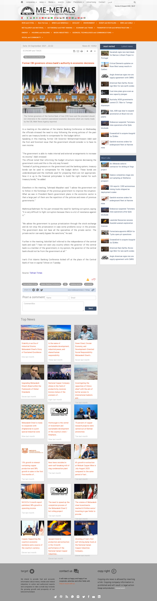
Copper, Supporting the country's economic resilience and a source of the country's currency (32, 544)
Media (50, 2)
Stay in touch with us (67, 583)
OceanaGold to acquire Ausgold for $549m (122, 135)
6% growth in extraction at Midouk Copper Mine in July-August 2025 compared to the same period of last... (85, 468)
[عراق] (49, 18)
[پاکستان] (34, 18)
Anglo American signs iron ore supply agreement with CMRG (122, 76)
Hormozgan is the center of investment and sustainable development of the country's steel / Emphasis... (58, 428)
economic (88, 284)
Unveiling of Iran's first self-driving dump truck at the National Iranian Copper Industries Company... (85, 545)
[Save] (74, 51)
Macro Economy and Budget (34, 57)
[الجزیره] (28, 18)
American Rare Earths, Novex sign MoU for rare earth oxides (122, 85)
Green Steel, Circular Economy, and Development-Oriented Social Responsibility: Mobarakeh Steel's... (84, 349)
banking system (75, 284)
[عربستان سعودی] (72, 18)
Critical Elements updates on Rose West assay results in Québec (117, 66)
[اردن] (63, 18)
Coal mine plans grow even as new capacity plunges (121, 93)
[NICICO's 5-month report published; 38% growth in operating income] (32, 491)
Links (68, 2)
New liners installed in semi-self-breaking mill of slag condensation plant (58, 465)
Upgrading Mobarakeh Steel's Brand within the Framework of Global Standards (31, 388)
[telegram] (33, 290)
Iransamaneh (120, 588)
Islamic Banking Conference (50, 284)
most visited (109, 46)
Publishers (77, 2)
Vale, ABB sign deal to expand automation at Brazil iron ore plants (117, 114)
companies (30, 2)
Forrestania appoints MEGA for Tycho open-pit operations (122, 233)
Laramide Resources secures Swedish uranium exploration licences (117, 223)
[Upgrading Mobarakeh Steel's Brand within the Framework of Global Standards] (32, 372)
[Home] (22, 2)
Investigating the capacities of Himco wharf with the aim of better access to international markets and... (84, 391)
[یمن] (81, 18)
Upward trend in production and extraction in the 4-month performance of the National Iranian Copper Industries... (58, 547)
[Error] (89, 279)
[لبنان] (40, 18)
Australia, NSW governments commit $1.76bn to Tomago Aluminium (117, 102)
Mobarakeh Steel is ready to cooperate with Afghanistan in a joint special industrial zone (32, 427)
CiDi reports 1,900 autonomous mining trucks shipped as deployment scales (118, 189)
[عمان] (60, 18)
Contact (102, 2)
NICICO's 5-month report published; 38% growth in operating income (32, 505)
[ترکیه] (78, 18)
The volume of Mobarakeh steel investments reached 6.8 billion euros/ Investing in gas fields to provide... (85, 508)
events (61, 2)
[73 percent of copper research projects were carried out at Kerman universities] (85, 411)
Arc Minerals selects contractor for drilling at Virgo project (117, 166)
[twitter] (41, 290)
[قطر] (66, 18)
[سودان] (58, 18)
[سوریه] (75, 18)
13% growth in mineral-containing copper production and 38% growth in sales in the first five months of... (32, 468)
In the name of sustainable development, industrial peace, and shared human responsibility (58, 349)
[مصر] (31, 18)
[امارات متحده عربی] (84, 18)
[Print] (82, 51)
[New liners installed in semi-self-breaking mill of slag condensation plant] (59, 451)
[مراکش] (43, 18)
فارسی (110, 2)
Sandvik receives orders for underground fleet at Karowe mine (117, 144)
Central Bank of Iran (30, 284)
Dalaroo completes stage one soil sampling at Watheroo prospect (117, 178)
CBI (65, 284)
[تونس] (69, 18)
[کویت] (46, 18)
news (42, 2)
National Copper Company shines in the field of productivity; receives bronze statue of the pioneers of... (59, 389)
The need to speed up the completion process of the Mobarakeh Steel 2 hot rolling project (59, 507)
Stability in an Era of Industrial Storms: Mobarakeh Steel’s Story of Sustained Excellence (32, 348)
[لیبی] (52, 18)
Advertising (91, 2)
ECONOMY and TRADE (32, 50)
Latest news (127, 46)
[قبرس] (25, 18)
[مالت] (55, 18)
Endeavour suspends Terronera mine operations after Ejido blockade (118, 125)
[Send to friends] (78, 51)
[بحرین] (22, 18)
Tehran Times (36, 273)
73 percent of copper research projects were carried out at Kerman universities (84, 427)
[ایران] (37, 18)
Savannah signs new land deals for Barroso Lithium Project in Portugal (117, 55)
